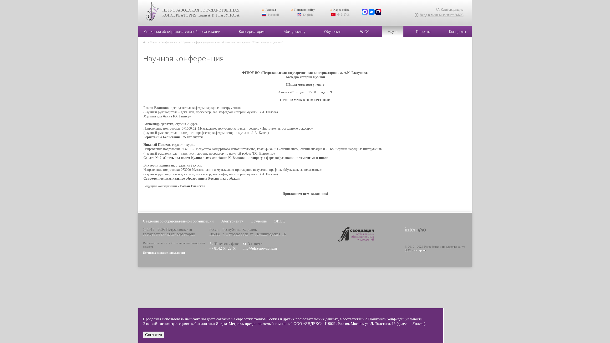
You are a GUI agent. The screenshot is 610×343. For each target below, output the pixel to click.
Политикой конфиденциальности (395, 319)
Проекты (423, 31)
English (308, 14)
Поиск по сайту (304, 9)
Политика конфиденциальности (164, 252)
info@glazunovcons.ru (260, 248)
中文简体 (343, 14)
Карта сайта (341, 9)
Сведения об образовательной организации (182, 31)
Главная (270, 9)
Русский (273, 14)
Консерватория (252, 31)
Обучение (332, 31)
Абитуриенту (294, 31)
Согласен (153, 335)
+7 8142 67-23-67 (223, 248)
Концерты (457, 31)
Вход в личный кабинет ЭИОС (441, 15)
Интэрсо (419, 250)
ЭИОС (364, 31)
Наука (392, 31)
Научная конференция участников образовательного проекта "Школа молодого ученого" (232, 42)
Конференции (169, 42)
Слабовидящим (452, 9)
